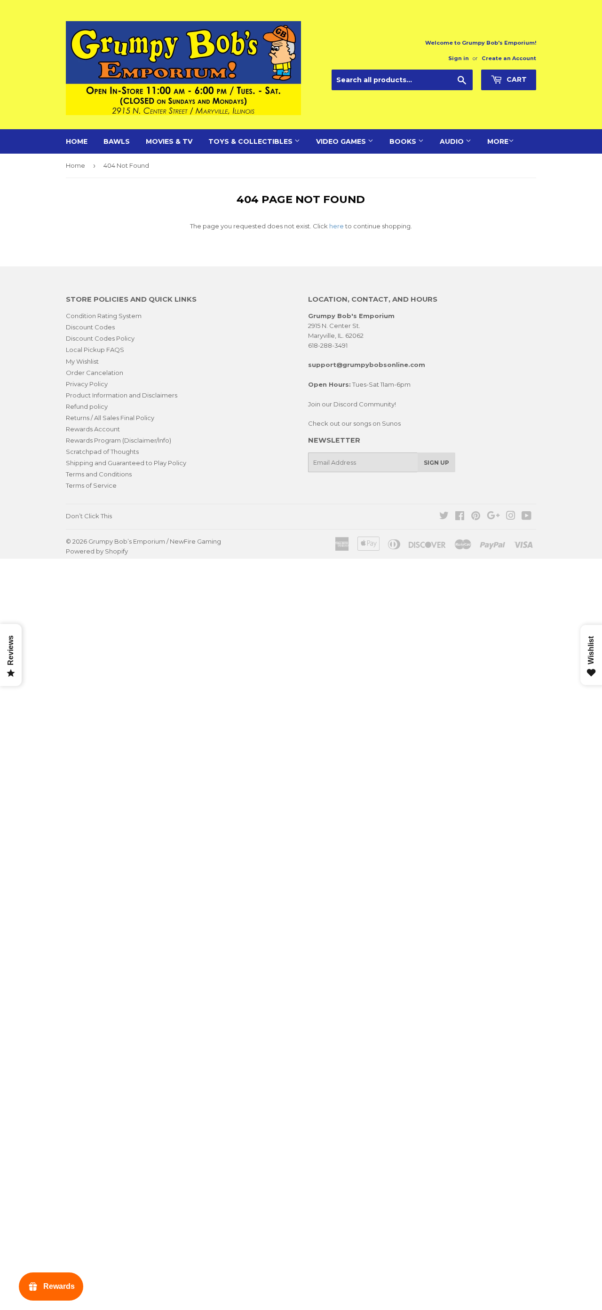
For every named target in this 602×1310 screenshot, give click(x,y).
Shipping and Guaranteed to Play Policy (126, 463)
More (497, 141)
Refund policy (87, 406)
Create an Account (509, 58)
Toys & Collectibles (251, 141)
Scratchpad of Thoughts (102, 451)
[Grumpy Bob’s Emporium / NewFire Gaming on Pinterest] (476, 517)
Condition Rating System (104, 316)
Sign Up (436, 462)
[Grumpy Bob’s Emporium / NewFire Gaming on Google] (493, 517)
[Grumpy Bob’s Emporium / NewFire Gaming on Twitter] (444, 517)
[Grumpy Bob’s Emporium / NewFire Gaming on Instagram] (510, 517)
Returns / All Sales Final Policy (110, 417)
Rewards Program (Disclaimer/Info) (118, 440)
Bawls (116, 141)
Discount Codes (90, 327)
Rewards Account (93, 429)
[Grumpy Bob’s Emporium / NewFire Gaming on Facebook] (460, 517)
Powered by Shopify (97, 551)
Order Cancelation (94, 372)
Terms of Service (91, 485)
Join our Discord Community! (352, 404)
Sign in (458, 58)
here (336, 226)
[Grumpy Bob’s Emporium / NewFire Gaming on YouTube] (526, 517)
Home (76, 141)
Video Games (342, 141)
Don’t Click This (89, 516)
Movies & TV (169, 141)
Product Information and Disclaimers (121, 395)
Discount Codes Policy (100, 338)
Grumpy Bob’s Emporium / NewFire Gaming (154, 541)
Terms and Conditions (99, 474)
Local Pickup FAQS (95, 349)
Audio (453, 141)
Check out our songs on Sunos (354, 423)
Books (403, 141)
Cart (516, 79)
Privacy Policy (87, 384)
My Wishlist (82, 361)
